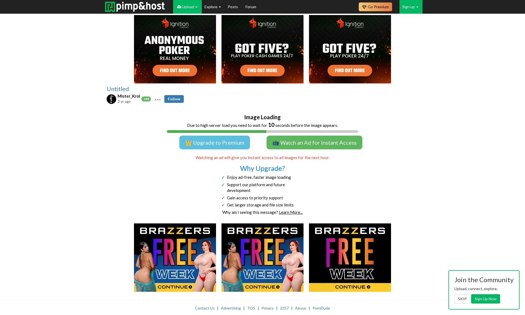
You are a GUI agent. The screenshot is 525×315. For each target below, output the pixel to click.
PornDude (321, 308)
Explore (211, 6)
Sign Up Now (486, 298)
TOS (251, 308)
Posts (233, 6)
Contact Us (205, 308)
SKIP (462, 298)
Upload (188, 6)
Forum (251, 6)
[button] (157, 99)
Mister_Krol (129, 96)
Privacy (267, 308)
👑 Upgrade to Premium (214, 142)
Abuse (300, 308)
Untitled (118, 89)
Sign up (409, 6)
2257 (284, 308)
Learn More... (291, 212)
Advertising (231, 308)
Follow (174, 99)
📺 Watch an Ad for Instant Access (314, 142)
